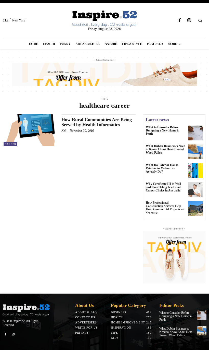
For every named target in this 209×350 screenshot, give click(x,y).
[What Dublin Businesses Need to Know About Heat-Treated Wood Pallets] (195, 151)
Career (10, 144)
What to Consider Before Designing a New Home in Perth (162, 130)
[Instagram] (189, 20)
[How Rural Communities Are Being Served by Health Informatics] (30, 130)
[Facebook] (179, 20)
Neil (63, 130)
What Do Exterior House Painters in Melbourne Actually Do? (162, 168)
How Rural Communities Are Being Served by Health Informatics (96, 122)
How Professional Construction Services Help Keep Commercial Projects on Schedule (165, 208)
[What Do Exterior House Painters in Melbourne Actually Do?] (195, 170)
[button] (200, 20)
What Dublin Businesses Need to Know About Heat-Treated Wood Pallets (165, 149)
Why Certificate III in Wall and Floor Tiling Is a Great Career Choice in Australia (163, 187)
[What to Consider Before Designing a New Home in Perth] (195, 133)
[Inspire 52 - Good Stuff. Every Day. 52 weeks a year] (26, 310)
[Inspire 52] (104, 18)
